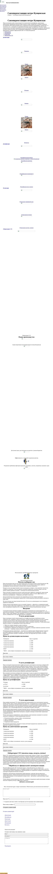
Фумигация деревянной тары (26, 201)
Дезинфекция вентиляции (26, 157)
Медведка (26, 142)
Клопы (26, 64)
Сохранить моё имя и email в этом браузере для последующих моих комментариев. (23, 801)
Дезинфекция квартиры (26, 160)
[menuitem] (3, 5)
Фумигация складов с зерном (26, 227)
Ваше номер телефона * (8, 804)
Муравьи (26, 90)
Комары (26, 103)
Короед (26, 77)
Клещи (26, 116)
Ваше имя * (5, 798)
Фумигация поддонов (26, 214)
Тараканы (26, 51)
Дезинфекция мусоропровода (26, 173)
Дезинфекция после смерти (26, 186)
